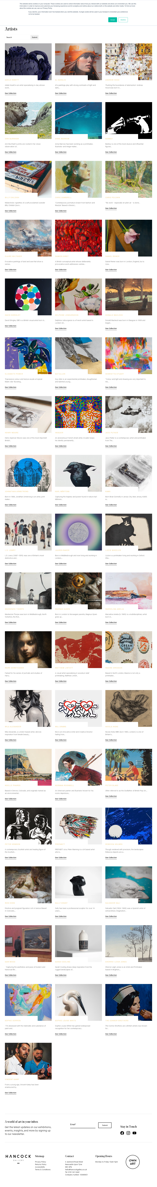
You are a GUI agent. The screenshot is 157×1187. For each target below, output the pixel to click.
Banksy (109, 139)
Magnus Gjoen (62, 609)
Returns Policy (40, 1164)
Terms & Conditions (43, 1170)
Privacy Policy (40, 1162)
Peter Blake (111, 785)
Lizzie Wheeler (113, 550)
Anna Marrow (62, 139)
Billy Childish (12, 197)
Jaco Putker (111, 433)
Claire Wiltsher (13, 256)
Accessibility (40, 1167)
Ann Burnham (12, 139)
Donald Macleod (114, 315)
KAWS (108, 491)
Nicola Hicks (111, 727)
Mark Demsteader (14, 668)
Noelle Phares (12, 785)
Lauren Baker (62, 550)
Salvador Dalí (112, 903)
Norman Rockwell (64, 785)
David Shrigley (12, 315)
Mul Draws (60, 727)
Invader (59, 433)
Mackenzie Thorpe (14, 609)
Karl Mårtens (62, 491)
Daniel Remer (112, 256)
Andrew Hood (112, 80)
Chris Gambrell (63, 197)
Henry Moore (12, 433)
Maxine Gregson (113, 668)
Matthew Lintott (64, 668)
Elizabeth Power (14, 374)
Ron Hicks (10, 903)
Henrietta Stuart (114, 374)
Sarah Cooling (62, 962)
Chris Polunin (112, 197)
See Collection (10, 93)
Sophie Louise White (65, 1021)
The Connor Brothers (117, 1021)
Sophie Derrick (13, 1021)
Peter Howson (12, 844)
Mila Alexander (13, 727)
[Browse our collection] (28, 61)
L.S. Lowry (10, 550)
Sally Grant (61, 903)
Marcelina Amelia (114, 609)
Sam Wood (10, 962)
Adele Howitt (12, 80)
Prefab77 (60, 844)
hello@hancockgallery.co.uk (76, 1170)
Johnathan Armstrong (16, 491)
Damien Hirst (62, 256)
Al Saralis (60, 80)
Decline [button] (123, 20)
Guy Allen (60, 374)
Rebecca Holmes (114, 844)
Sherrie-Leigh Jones (116, 962)
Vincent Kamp (12, 1079)
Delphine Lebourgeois (66, 315)
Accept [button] (112, 20)
